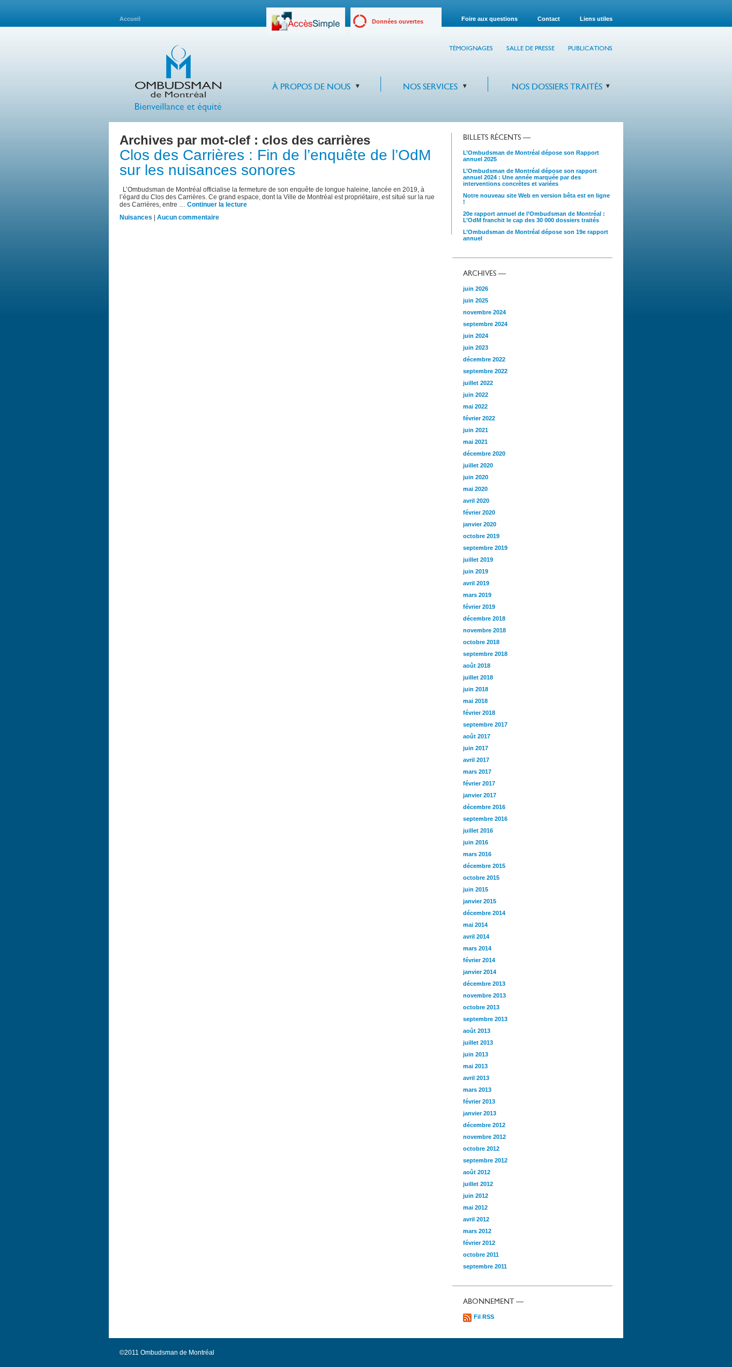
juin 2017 (475, 748)
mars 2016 (477, 854)
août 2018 (476, 665)
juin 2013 (475, 1054)
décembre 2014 (484, 913)
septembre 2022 (485, 371)
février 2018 (479, 712)
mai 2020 (475, 489)
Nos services (430, 86)
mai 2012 (475, 1207)
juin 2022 (475, 394)
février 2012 (479, 1243)
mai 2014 (475, 925)
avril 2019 (476, 583)
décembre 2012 (484, 1125)
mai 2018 (475, 701)
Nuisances (135, 217)
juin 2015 (475, 889)
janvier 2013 (479, 1113)
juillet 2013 (478, 1042)
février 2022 (479, 418)
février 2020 (479, 512)
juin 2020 (475, 477)
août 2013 (476, 1031)
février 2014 (479, 960)
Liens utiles (596, 19)
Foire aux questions (489, 19)
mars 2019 (477, 595)
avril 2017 (476, 760)
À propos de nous (311, 86)
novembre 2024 (484, 312)
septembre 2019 (485, 548)
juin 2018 (475, 689)
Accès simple (305, 25)
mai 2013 (475, 1066)
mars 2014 (477, 948)
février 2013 (479, 1101)
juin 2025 (475, 300)
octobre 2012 (481, 1148)
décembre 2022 (484, 359)
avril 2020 (476, 500)
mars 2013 (477, 1089)
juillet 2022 (478, 383)
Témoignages (471, 48)
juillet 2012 (478, 1184)
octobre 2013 (481, 1007)
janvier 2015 (479, 901)
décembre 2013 (484, 983)
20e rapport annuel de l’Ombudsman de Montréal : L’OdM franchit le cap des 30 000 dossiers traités (534, 216)
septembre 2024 (485, 324)
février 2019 (479, 606)
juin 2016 (475, 842)
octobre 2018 (481, 642)
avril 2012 (476, 1219)
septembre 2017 (485, 724)
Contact (548, 19)
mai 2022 (475, 406)
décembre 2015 (484, 866)
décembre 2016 (484, 807)
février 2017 (479, 783)
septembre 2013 (485, 1019)
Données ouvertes (397, 21)
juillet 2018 (478, 677)
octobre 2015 (481, 877)
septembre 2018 (485, 654)
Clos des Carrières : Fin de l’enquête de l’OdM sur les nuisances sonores (275, 162)
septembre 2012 (485, 1160)
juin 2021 (475, 430)
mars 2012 (477, 1231)
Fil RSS (484, 1316)
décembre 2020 (484, 453)
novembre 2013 (484, 995)
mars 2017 (477, 771)
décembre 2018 (484, 618)
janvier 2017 (479, 795)
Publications (590, 48)
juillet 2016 (478, 830)
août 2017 (476, 736)
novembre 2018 (484, 630)
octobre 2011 (481, 1254)
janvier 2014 (479, 972)
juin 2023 (475, 347)
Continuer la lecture (217, 204)
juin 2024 (475, 336)
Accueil (129, 19)
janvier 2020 (479, 524)
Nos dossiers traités (557, 86)
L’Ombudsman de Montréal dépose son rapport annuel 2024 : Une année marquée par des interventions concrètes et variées (530, 177)
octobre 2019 (481, 536)
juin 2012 (475, 1195)
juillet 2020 (478, 465)
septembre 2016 (485, 818)
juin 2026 (475, 288)
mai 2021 (475, 442)
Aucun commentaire (188, 217)
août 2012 (476, 1172)
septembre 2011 (485, 1266)
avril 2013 (476, 1078)
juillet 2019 (478, 559)
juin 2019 (475, 571)
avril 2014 (476, 936)
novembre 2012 (484, 1137)
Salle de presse (530, 48)
